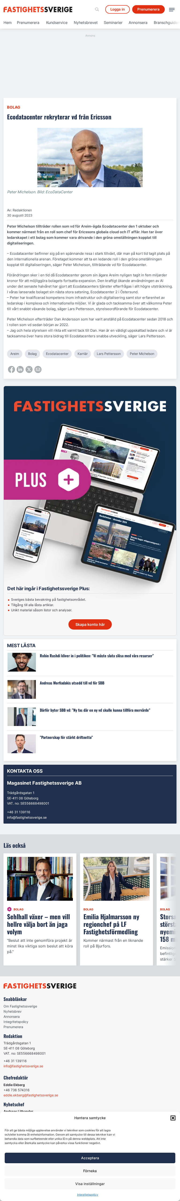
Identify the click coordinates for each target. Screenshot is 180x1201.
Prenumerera (28, 22)
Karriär (83, 354)
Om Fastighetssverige (20, 1006)
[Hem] (39, 9)
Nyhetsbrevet (86, 22)
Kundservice (57, 22)
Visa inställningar (90, 1184)
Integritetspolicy (87, 1194)
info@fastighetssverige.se (27, 817)
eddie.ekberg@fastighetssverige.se (31, 1095)
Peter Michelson (142, 354)
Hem (8, 22)
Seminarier (113, 22)
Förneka (90, 1171)
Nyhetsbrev (13, 1011)
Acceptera (90, 1158)
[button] (173, 1118)
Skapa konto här (90, 624)
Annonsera (138, 22)
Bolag (13, 107)
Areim (14, 354)
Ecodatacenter (57, 354)
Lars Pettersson (109, 354)
